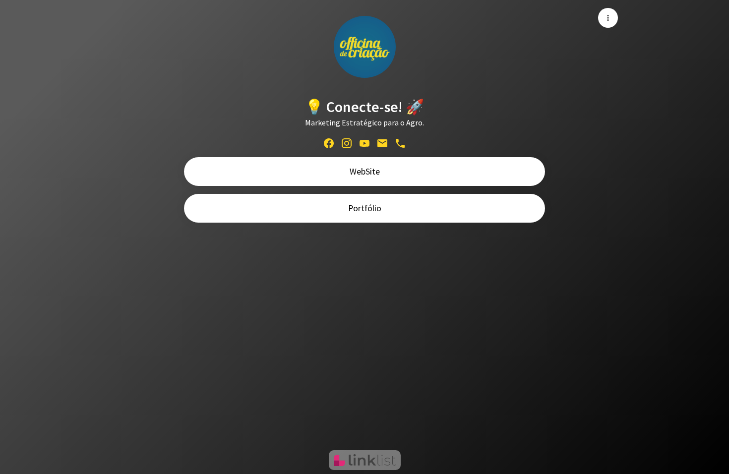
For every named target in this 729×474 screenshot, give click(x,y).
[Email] (382, 142)
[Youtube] (364, 142)
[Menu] (608, 18)
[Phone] (400, 142)
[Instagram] (347, 142)
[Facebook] (329, 142)
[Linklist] (365, 460)
